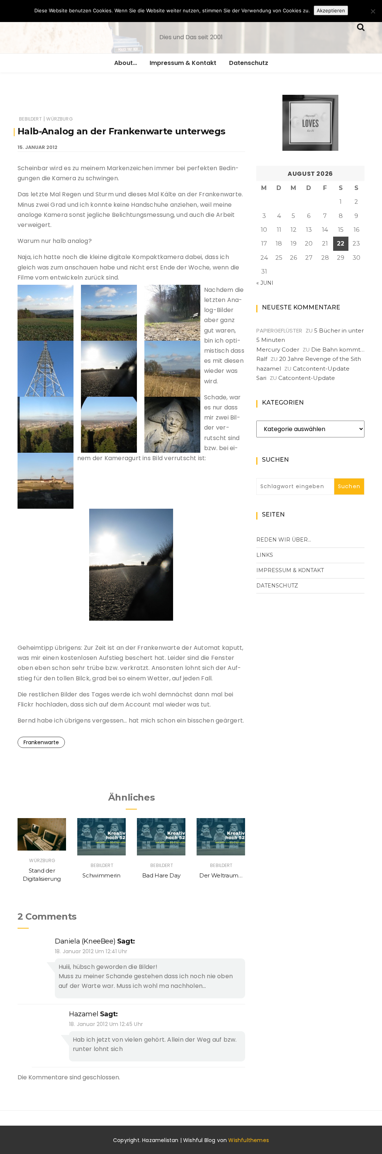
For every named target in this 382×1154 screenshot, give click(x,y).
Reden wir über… (283, 539)
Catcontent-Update (321, 368)
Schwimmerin (101, 875)
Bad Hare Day (161, 875)
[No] (372, 11)
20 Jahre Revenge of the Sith (320, 358)
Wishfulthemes (248, 1140)
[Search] (360, 26)
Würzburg (59, 119)
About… (125, 63)
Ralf (261, 358)
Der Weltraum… (220, 875)
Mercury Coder (277, 349)
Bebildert (30, 119)
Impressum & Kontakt (183, 63)
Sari (261, 377)
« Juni (264, 283)
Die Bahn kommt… (337, 349)
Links (264, 555)
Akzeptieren (331, 10)
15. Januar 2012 (37, 147)
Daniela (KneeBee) (85, 941)
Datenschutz (248, 63)
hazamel (83, 1014)
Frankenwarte (41, 742)
